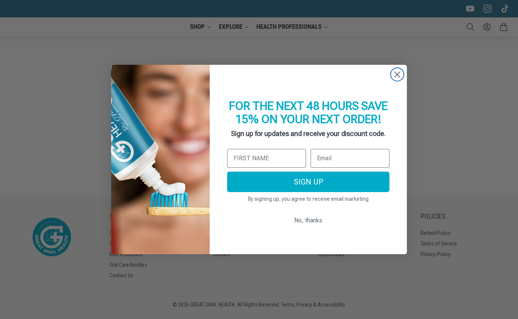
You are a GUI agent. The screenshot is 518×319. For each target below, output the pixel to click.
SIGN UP (308, 181)
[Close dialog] (397, 74)
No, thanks (308, 220)
